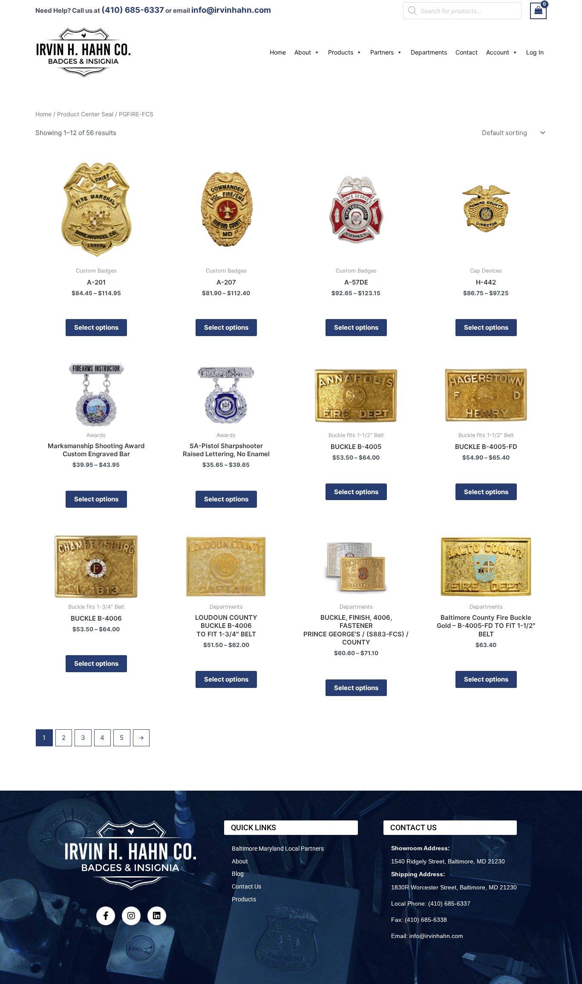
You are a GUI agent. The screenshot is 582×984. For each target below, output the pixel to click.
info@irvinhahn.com (231, 10)
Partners (382, 52)
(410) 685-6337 (132, 10)
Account (497, 52)
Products (340, 52)
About (302, 52)
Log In (535, 52)
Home (278, 52)
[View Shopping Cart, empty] (538, 11)
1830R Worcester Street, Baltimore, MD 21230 (454, 887)
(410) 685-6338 (426, 919)
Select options (96, 327)
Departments (429, 52)
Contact (466, 52)
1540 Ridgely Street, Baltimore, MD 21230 (448, 861)
